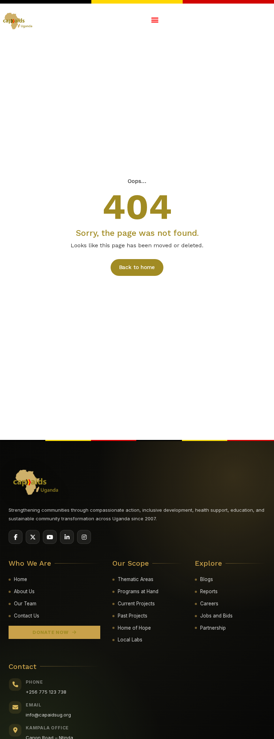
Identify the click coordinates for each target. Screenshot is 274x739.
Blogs (206, 579)
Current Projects (136, 603)
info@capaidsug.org (48, 715)
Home (20, 579)
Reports (209, 591)
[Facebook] (15, 537)
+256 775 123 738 (46, 692)
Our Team (25, 603)
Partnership (213, 628)
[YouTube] (50, 537)
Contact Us (26, 616)
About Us (24, 591)
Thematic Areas (135, 579)
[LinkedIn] (67, 537)
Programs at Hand (138, 591)
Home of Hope (134, 628)
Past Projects (132, 616)
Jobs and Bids (216, 616)
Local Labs (130, 640)
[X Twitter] (33, 537)
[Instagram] (84, 537)
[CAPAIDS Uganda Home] (36, 482)
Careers (209, 603)
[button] (155, 19)
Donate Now (50, 632)
